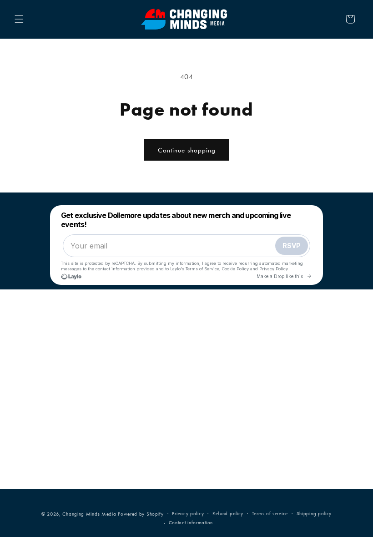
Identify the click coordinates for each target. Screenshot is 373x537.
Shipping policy (314, 514)
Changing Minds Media (89, 514)
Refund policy (227, 514)
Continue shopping (187, 150)
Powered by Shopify (141, 514)
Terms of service (270, 514)
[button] (19, 19)
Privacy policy (188, 514)
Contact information (191, 523)
